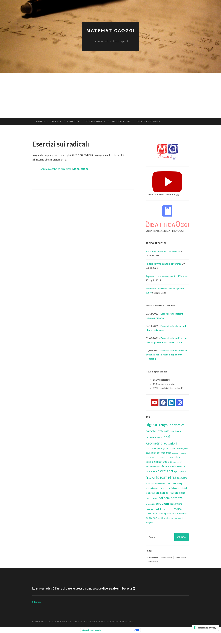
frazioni (151, 477)
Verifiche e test (121, 121)
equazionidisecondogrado (159, 452)
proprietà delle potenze (159, 509)
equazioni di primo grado (179, 449)
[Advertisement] (110, 95)
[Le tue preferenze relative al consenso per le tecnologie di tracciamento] (205, 628)
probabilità (150, 504)
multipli (180, 483)
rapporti (156, 513)
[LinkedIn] (171, 402)
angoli (164, 425)
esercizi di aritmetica (159, 461)
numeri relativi (180, 488)
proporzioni (176, 503)
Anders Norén (124, 621)
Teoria (55, 121)
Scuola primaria (95, 121)
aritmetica (177, 425)
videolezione (81, 168)
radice (148, 513)
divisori (160, 437)
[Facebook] (163, 402)
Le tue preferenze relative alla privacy (118, 630)
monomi (171, 483)
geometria (166, 477)
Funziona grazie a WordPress (51, 621)
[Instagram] (179, 402)
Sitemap (36, 601)
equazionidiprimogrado (157, 448)
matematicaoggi (110, 30)
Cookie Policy (166, 557)
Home (39, 121)
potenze (177, 498)
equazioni (170, 443)
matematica (160, 483)
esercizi (154, 457)
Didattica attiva (147, 121)
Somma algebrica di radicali (56, 168)
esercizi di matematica (166, 466)
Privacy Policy (152, 557)
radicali (178, 509)
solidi (160, 518)
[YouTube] (154, 402)
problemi (163, 503)
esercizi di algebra (170, 457)
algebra (153, 424)
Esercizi (72, 121)
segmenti (152, 518)
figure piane (179, 471)
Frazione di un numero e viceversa (163, 251)
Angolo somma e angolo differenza (163, 263)
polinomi (164, 498)
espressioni (165, 471)
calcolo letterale (158, 431)
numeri (149, 488)
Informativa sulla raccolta (91, 630)
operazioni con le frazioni (162, 492)
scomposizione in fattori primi (173, 513)
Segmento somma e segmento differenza (166, 276)
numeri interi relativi (163, 488)
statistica (168, 518)
